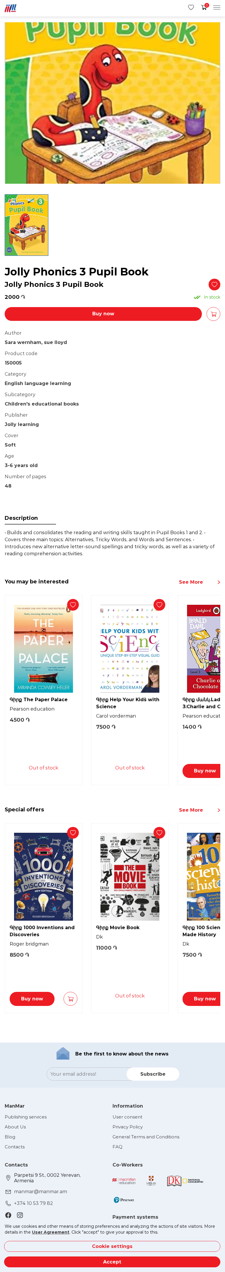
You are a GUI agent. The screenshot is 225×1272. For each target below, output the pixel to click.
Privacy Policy (127, 1127)
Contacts (15, 1147)
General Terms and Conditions (145, 1137)
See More (191, 582)
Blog (10, 1137)
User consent (127, 1117)
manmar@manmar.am (40, 1191)
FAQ (117, 1147)
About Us (15, 1127)
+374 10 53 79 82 (33, 1203)
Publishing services (26, 1117)
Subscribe (153, 1074)
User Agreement (50, 1232)
